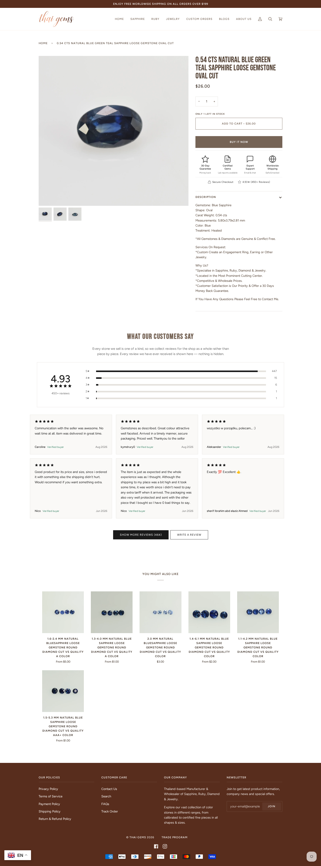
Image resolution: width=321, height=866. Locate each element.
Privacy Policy (48, 789)
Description (205, 197)
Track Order (109, 811)
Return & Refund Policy (55, 819)
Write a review (189, 534)
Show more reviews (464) (141, 534)
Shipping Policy (49, 811)
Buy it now (239, 142)
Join (271, 806)
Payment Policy (49, 804)
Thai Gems (137, 837)
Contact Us (109, 789)
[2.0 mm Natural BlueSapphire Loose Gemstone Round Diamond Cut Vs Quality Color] (160, 612)
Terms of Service (50, 796)
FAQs (105, 804)
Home (43, 43)
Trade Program (175, 837)
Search (106, 796)
